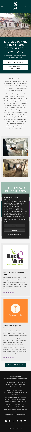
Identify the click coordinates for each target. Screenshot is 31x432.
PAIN (13, 428)
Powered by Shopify (18, 428)
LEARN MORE (7, 292)
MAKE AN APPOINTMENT (16, 62)
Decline (14, 230)
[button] (2, 6)
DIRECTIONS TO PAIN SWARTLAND (16, 67)
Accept (14, 226)
